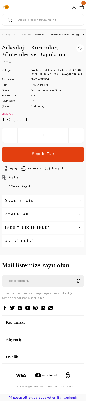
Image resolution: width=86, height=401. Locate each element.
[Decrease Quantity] (9, 135)
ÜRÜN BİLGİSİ (20, 201)
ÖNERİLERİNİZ (21, 241)
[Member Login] (74, 7)
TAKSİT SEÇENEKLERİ (28, 227)
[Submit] (77, 281)
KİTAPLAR (75, 70)
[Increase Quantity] (76, 135)
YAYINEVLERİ (39, 70)
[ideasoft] (17, 398)
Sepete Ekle (43, 154)
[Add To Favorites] (80, 48)
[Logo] (6, 7)
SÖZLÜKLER (38, 74)
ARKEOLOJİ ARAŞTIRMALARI (64, 74)
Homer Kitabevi (57, 70)
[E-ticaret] (42, 398)
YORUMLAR (17, 214)
